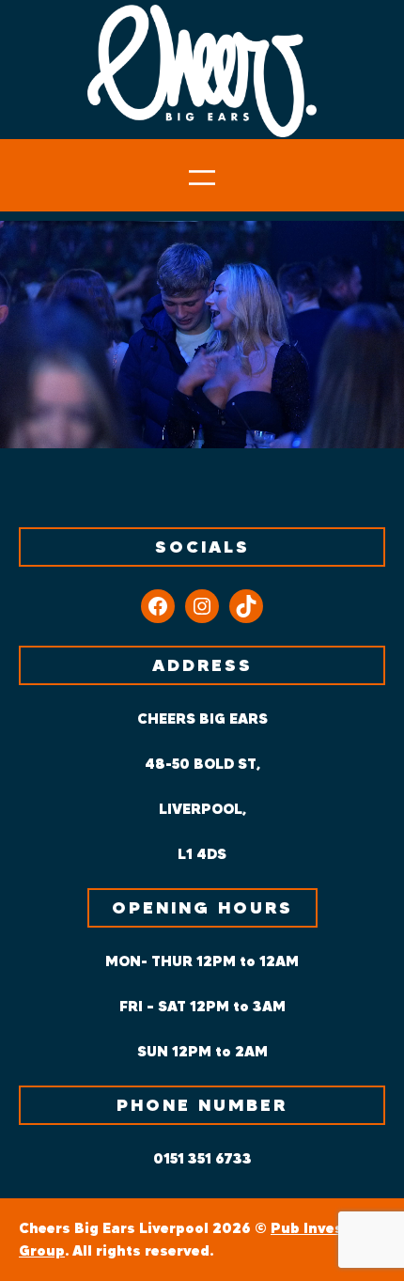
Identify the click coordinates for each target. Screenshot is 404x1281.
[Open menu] (202, 177)
